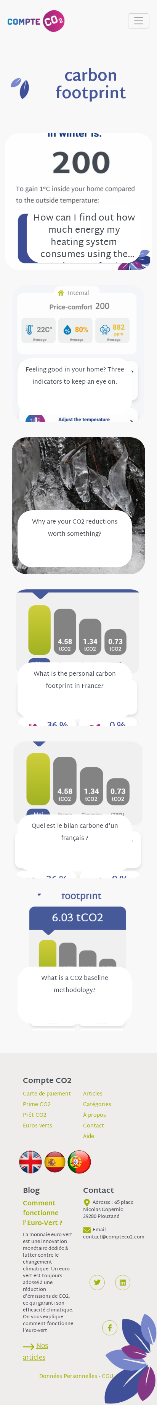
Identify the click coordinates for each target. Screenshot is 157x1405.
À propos (94, 1115)
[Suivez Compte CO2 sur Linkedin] (122, 1282)
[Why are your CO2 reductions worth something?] (78, 505)
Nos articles (35, 1352)
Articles (93, 1094)
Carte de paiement (47, 1094)
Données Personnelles (68, 1376)
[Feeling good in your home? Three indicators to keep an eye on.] (78, 353)
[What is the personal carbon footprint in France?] (78, 658)
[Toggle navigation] (138, 21)
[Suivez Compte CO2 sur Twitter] (97, 1282)
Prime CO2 (37, 1105)
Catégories (97, 1105)
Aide (88, 1136)
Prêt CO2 (34, 1115)
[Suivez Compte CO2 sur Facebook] (109, 1327)
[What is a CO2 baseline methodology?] (78, 962)
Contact (93, 1126)
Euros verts (37, 1126)
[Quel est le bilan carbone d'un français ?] (78, 810)
